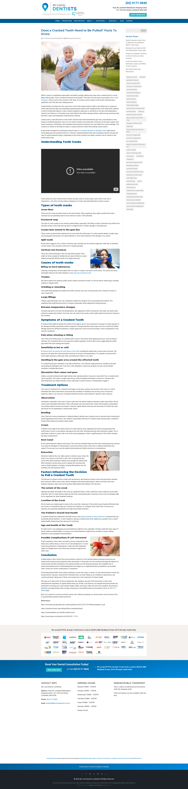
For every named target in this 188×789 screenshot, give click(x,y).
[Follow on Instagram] (94, 773)
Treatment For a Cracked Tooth (135, 190)
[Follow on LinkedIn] (105, 773)
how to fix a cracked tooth (133, 138)
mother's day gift (131, 150)
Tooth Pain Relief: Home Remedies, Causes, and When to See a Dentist (136, 63)
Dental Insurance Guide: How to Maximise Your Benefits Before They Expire (135, 42)
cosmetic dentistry (132, 89)
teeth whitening (131, 181)
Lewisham (114, 758)
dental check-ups (131, 99)
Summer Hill (121, 758)
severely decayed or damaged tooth (93, 131)
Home (57, 21)
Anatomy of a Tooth (132, 77)
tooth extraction (131, 187)
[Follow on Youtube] (97, 773)
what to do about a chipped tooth (135, 203)
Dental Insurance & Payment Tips (135, 108)
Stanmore (100, 758)
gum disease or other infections (94, 516)
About (89, 21)
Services (112, 21)
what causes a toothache (133, 200)
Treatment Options (132, 193)
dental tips (141, 111)
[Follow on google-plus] (90, 773)
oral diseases (130, 156)
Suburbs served (107, 785)
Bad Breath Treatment (133, 80)
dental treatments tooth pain (134, 114)
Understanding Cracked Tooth (135, 197)
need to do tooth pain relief (134, 153)
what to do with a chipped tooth (135, 206)
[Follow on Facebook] (82, 773)
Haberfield (83, 758)
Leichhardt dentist (51, 758)
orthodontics (130, 159)
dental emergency (131, 102)
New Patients (79, 21)
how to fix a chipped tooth (133, 135)
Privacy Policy (83, 767)
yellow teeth (130, 209)
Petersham (106, 758)
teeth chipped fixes (132, 178)
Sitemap (106, 767)
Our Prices (100, 21)
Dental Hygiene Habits (132, 105)
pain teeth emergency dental (134, 162)
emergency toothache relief (134, 123)
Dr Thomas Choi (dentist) (50, 38)
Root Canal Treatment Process (135, 171)
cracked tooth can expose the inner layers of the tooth (60, 351)
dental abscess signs (132, 96)
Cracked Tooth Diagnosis (133, 92)
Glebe (94, 758)
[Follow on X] (86, 773)
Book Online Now (138, 15)
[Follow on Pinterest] (101, 773)
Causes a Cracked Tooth (133, 83)
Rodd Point (138, 758)
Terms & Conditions (95, 767)
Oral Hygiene (139, 156)
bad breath (142, 77)
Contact (129, 21)
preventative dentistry (132, 165)
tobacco (139, 181)
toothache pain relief (132, 184)
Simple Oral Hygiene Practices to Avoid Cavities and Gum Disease (136, 56)
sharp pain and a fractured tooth (80, 273)
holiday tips (130, 126)
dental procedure (131, 111)
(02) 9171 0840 (136, 3)
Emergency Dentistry (74, 38)
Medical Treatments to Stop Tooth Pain (136, 145)
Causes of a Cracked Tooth (134, 86)
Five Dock (129, 758)
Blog (122, 21)
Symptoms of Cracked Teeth (134, 175)
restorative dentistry (132, 168)
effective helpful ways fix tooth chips (135, 119)
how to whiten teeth (132, 141)
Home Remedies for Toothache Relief (135, 131)
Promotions (67, 21)
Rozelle (89, 758)
